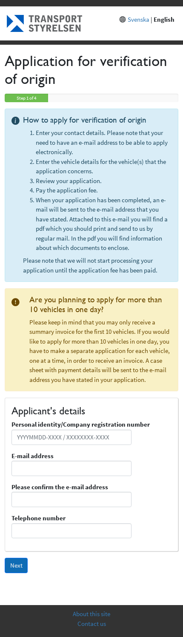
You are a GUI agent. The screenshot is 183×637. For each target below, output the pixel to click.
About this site (91, 614)
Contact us (91, 624)
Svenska (138, 19)
